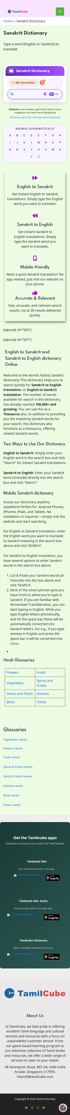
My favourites (23, 82)
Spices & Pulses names (18, 767)
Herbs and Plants (20, 694)
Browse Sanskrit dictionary (47, 117)
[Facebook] (32, 1107)
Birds (10, 702)
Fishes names (12, 805)
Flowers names (13, 748)
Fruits (41, 672)
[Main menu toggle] (60, 11)
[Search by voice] (45, 94)
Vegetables (15, 683)
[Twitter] (43, 1107)
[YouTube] (26, 1107)
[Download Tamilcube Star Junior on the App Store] (23, 917)
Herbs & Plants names (17, 776)
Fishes (41, 702)
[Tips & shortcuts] (42, 82)
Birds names (11, 795)
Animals (43, 694)
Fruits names (11, 757)
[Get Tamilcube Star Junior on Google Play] (51, 917)
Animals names (13, 786)
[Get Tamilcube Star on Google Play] (53, 878)
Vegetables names (15, 739)
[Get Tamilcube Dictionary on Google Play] (51, 957)
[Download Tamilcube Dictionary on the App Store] (23, 956)
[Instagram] (38, 1107)
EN (51, 94)
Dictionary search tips (20, 117)
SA (56, 94)
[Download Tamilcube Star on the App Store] (28, 877)
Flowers (13, 672)
